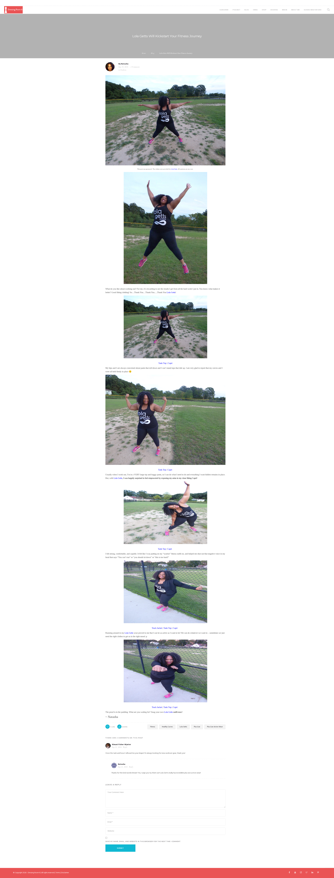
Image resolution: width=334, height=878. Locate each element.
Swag (255, 10)
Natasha (124, 63)
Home (144, 53)
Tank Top (162, 363)
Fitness (152, 726)
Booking (274, 10)
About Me (295, 10)
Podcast (236, 10)
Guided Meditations (312, 10)
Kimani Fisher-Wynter (121, 744)
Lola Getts (174, 169)
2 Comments (135, 67)
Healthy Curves (167, 726)
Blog (246, 10)
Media (284, 10)
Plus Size (197, 726)
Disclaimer (65, 872)
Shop (264, 10)
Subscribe (224, 10)
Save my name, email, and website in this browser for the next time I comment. (143, 841)
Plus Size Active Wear (215, 726)
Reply (125, 747)
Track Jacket (157, 628)
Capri (170, 363)
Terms (58, 872)
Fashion (123, 70)
